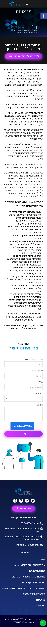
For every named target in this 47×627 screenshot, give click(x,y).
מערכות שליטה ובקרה (34, 594)
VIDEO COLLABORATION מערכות (28, 565)
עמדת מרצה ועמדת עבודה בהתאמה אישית (23, 588)
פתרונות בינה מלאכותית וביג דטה (28, 577)
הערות (40, 405)
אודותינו (41, 559)
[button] (43, 16)
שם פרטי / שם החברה (33, 359)
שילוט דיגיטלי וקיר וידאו (33, 582)
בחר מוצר (38, 393)
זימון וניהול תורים (37, 571)
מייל (41, 382)
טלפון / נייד (38, 370)
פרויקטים (40, 600)
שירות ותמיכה (38, 606)
